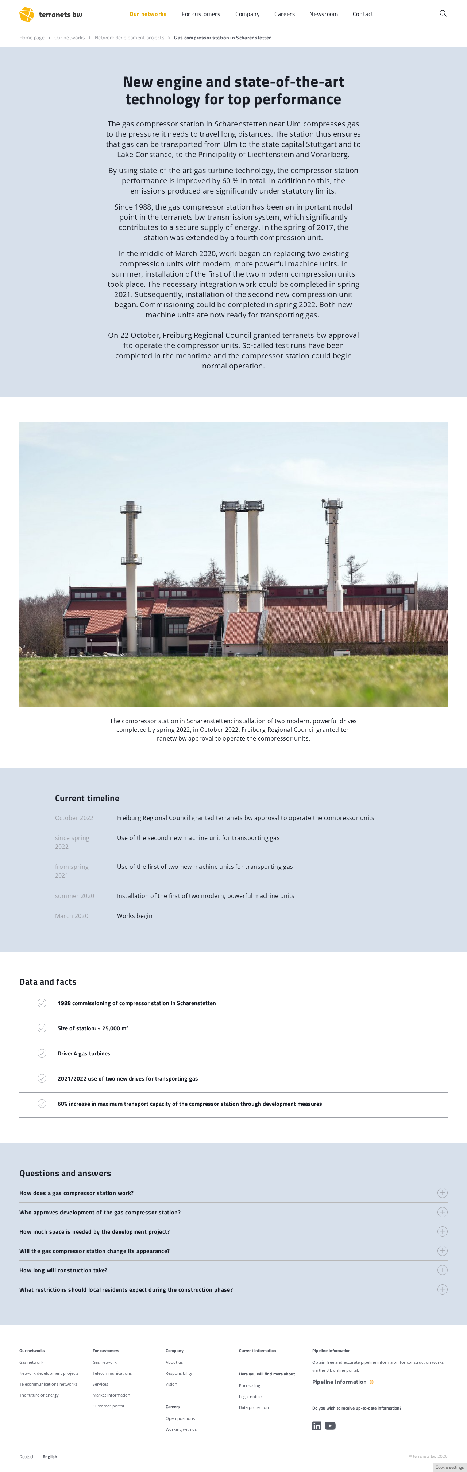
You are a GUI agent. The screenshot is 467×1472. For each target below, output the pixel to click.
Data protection (254, 1407)
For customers (106, 1350)
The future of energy (39, 1395)
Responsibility (179, 1373)
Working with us (181, 1429)
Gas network (31, 1362)
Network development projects (48, 1373)
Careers (173, 1406)
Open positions (180, 1418)
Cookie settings (450, 1467)
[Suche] (443, 13)
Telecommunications (112, 1373)
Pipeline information (339, 1381)
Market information (111, 1395)
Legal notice (250, 1396)
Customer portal (108, 1406)
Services (100, 1384)
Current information (257, 1350)
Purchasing (249, 1385)
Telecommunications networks (48, 1384)
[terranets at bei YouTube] (330, 1426)
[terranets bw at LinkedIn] (316, 1426)
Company (175, 1350)
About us (174, 1362)
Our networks (32, 1350)
